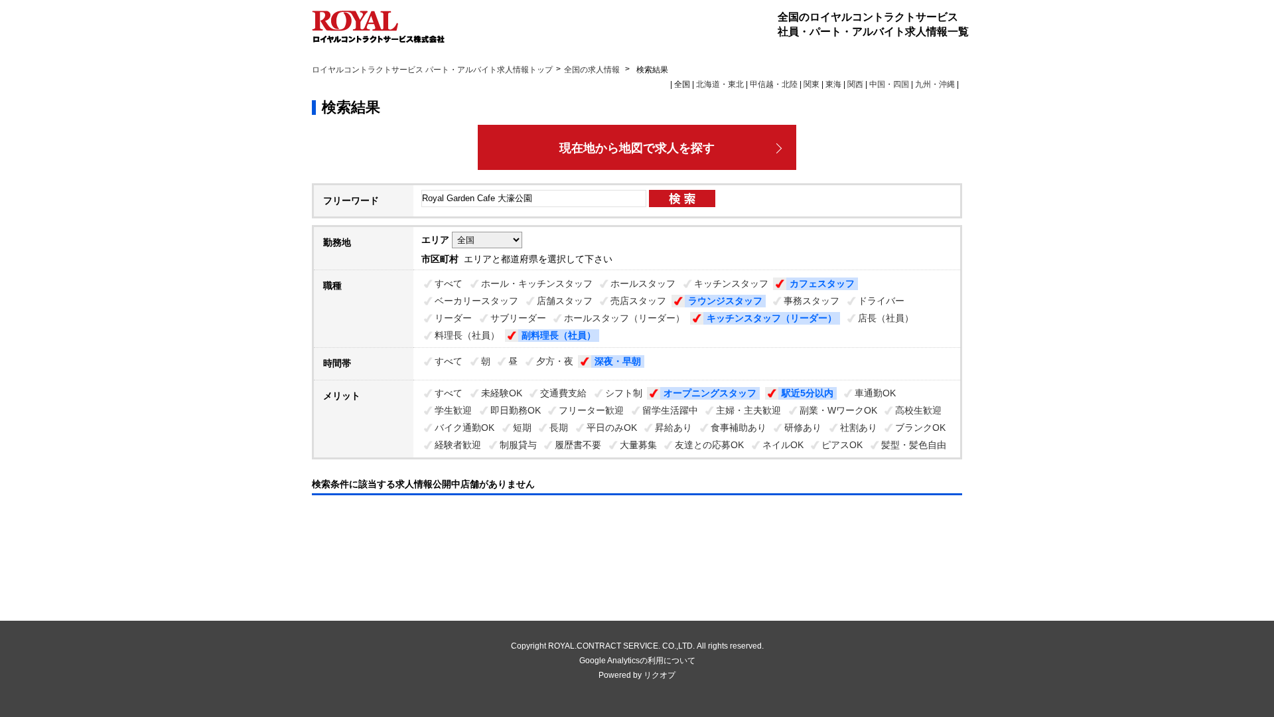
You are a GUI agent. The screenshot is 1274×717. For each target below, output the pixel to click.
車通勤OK (875, 393)
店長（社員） (886, 318)
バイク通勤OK (464, 427)
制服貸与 (518, 444)
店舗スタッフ (565, 300)
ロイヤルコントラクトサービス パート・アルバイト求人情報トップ (432, 69)
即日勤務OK (515, 410)
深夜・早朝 (618, 361)
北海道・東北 (720, 84)
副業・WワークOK (838, 410)
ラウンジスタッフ (725, 300)
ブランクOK (920, 427)
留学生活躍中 (670, 410)
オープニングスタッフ (710, 393)
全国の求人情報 (593, 69)
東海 (833, 84)
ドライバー (881, 300)
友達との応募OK (709, 444)
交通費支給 (563, 393)
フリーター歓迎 (591, 410)
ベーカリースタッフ (476, 300)
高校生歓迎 (918, 410)
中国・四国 (889, 84)
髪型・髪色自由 (913, 444)
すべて (448, 283)
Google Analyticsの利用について (637, 660)
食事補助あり (738, 427)
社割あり (858, 427)
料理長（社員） (467, 335)
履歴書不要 (578, 444)
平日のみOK (612, 427)
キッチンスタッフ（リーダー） (772, 318)
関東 (811, 84)
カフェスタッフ (822, 283)
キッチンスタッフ (731, 283)
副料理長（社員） (559, 335)
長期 (558, 427)
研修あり (802, 427)
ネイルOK (783, 444)
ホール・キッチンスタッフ (537, 283)
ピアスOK (842, 444)
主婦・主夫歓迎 (748, 410)
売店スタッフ (638, 300)
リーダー (453, 318)
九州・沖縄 (935, 84)
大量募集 (638, 444)
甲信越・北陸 (774, 84)
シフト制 (623, 393)
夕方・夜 (554, 361)
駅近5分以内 (807, 393)
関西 (855, 84)
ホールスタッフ (642, 283)
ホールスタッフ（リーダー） (624, 318)
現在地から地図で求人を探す (637, 148)
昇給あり (673, 427)
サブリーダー (518, 318)
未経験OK (501, 393)
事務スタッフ (811, 300)
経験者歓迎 (458, 444)
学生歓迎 (453, 410)
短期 (522, 427)
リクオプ (659, 675)
